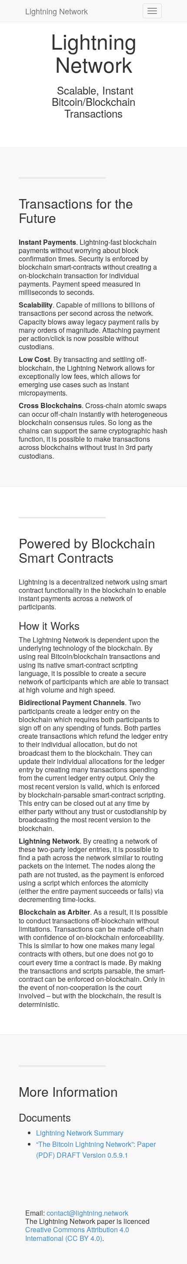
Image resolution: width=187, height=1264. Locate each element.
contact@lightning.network (87, 1213)
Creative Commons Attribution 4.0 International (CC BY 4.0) (77, 1233)
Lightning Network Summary (80, 1133)
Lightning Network (56, 11)
